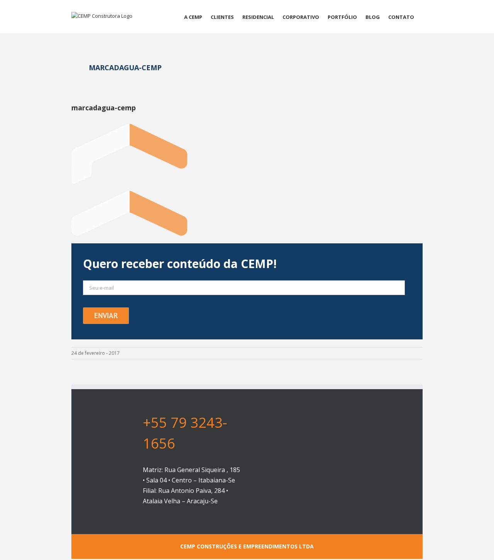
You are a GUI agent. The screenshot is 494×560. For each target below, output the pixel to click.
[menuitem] (193, 16)
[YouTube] (341, 498)
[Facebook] (328, 498)
